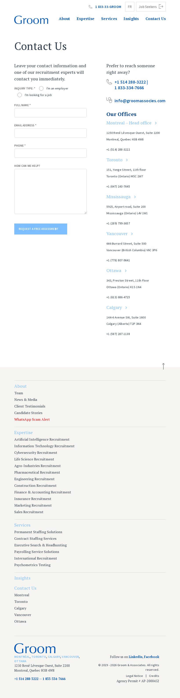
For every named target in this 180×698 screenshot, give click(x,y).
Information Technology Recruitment (44, 446)
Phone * (20, 145)
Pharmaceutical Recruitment (37, 472)
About (64, 18)
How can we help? (27, 166)
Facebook (151, 657)
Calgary (114, 307)
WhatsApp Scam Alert (32, 419)
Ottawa (113, 270)
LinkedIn (135, 657)
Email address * (25, 125)
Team (18, 393)
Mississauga (118, 197)
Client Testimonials (29, 406)
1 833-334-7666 (54, 679)
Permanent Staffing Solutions (38, 531)
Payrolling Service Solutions (36, 551)
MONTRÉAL (22, 657)
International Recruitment (35, 558)
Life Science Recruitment (34, 459)
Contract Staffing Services (35, 538)
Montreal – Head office (128, 123)
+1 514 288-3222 (26, 679)
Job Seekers (148, 6)
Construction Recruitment (35, 485)
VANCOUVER (70, 657)
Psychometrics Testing (32, 564)
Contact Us (156, 18)
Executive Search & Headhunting (40, 545)
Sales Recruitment (28, 511)
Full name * (22, 105)
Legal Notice (134, 676)
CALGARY (54, 657)
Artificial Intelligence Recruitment (42, 439)
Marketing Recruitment (33, 505)
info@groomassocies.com (140, 100)
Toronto (114, 160)
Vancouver (117, 233)
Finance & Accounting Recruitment (42, 492)
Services (109, 18)
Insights (131, 18)
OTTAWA (20, 661)
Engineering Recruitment (34, 478)
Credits (154, 676)
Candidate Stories (28, 412)
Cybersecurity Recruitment (35, 452)
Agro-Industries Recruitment (37, 465)
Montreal (21, 595)
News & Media (25, 399)
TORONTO (38, 657)
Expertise (86, 18)
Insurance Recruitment (32, 498)
